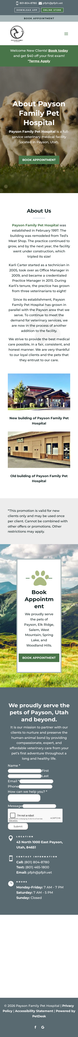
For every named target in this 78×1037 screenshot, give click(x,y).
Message (15, 806)
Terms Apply (39, 61)
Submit (18, 826)
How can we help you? (27, 792)
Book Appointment (39, 18)
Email (13, 781)
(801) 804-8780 (36, 862)
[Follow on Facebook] (35, 1027)
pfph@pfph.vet (40, 872)
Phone (13, 786)
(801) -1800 (37, 867)
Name (14, 766)
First (45, 771)
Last (45, 776)
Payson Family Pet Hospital (32, 132)
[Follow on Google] (43, 1027)
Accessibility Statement (34, 1011)
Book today (58, 51)
